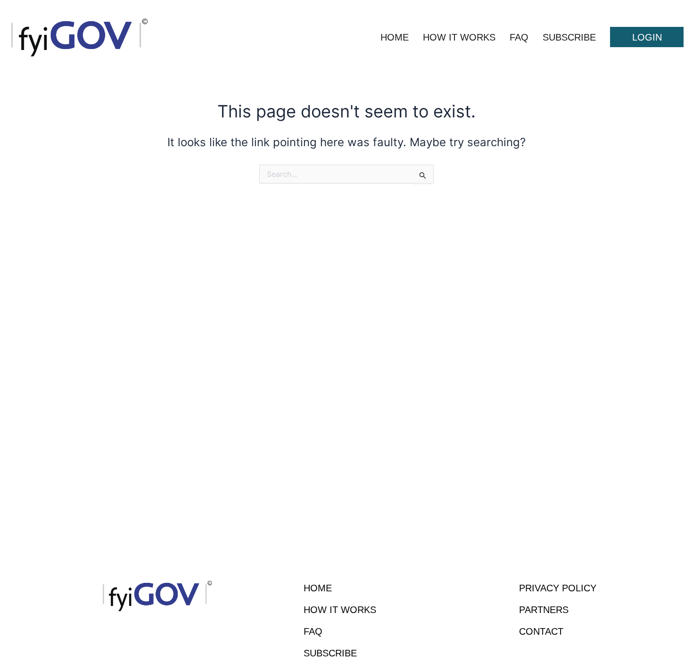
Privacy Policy (557, 588)
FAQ (519, 37)
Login (647, 37)
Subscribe (569, 37)
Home (394, 37)
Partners (544, 610)
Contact (541, 631)
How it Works (459, 37)
